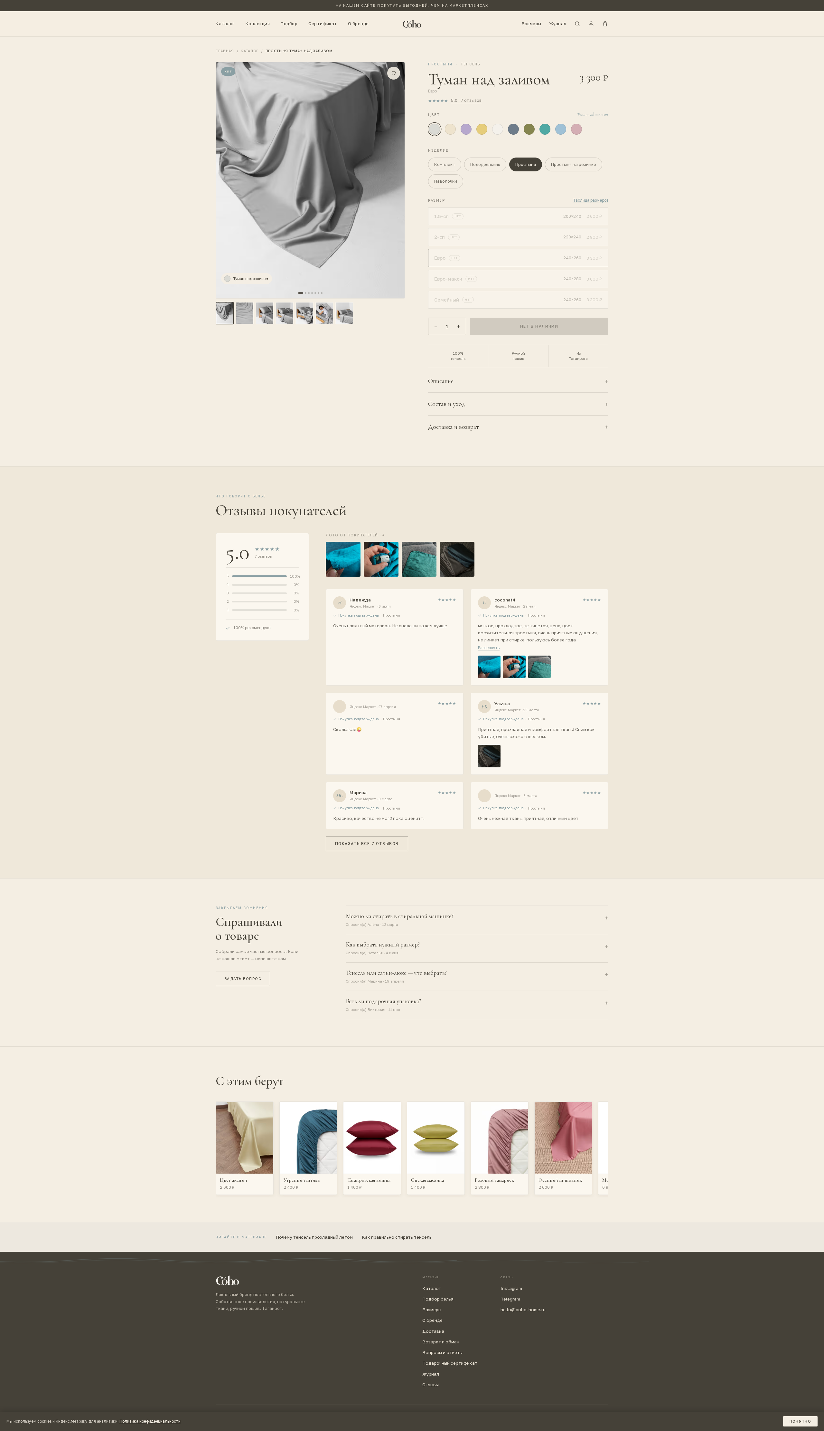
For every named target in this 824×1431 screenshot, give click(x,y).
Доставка (433, 1331)
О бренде (358, 23)
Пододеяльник (485, 164)
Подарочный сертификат (449, 1363)
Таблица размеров (590, 200)
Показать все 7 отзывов (367, 843)
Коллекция (258, 23)
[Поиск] (577, 24)
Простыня (525, 164)
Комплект (444, 164)
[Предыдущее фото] (258, 180)
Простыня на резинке (573, 164)
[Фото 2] (245, 313)
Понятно (800, 1421)
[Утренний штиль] (513, 129)
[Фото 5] (304, 313)
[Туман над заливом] (434, 129)
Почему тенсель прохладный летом (314, 1237)
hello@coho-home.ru (523, 1309)
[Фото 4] (285, 313)
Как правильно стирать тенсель (397, 1237)
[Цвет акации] (450, 129)
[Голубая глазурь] (560, 129)
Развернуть (489, 647)
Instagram (511, 1288)
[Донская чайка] (497, 129)
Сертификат (322, 23)
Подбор (289, 23)
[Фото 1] (225, 313)
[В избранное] (393, 73)
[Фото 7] (344, 313)
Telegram (510, 1298)
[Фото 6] (324, 313)
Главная (225, 51)
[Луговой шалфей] (466, 129)
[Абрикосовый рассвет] (481, 129)
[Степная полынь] (529, 129)
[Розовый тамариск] (576, 129)
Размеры (531, 23)
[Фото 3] (265, 313)
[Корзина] (605, 24)
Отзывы (430, 1384)
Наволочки (445, 181)
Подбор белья (438, 1298)
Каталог (225, 23)
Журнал (557, 23)
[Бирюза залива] (544, 129)
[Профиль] (591, 24)
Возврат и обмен (440, 1341)
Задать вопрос (242, 979)
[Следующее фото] (362, 180)
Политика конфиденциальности (150, 1421)
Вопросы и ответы (442, 1352)
